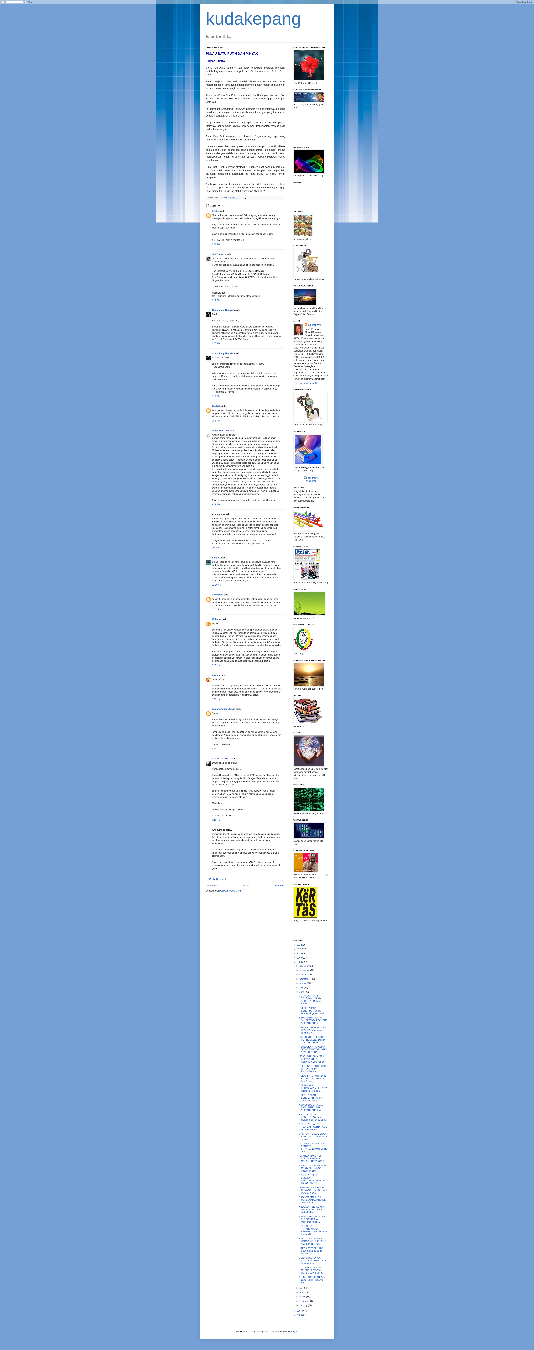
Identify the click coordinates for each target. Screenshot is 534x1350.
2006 (299, 1315)
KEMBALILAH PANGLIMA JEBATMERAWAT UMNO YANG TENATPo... (313, 1049)
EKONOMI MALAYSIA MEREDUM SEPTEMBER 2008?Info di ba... (313, 1200)
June (302, 992)
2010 (299, 953)
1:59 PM (216, 665)
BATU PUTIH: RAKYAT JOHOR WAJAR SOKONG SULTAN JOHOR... (313, 1020)
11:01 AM (216, 872)
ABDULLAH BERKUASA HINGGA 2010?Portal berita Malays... (311, 1209)
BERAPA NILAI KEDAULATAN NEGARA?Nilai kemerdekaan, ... (313, 1088)
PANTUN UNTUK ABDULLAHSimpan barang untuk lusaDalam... (313, 1117)
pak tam (216, 675)
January (303, 1305)
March (302, 1296)
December (304, 966)
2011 (299, 949)
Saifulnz (216, 558)
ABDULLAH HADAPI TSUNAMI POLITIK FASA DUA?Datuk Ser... (313, 1127)
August (303, 983)
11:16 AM (216, 585)
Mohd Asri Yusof (220, 430)
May (301, 1288)
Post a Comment (217, 879)
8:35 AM (216, 343)
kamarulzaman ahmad (223, 709)
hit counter (311, 481)
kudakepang (253, 18)
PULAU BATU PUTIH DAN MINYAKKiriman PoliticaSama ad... (312, 1069)
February (304, 1301)
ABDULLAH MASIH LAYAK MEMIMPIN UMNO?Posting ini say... (312, 1168)
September (305, 979)
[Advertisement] (307, 127)
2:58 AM (216, 244)
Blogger (294, 1331)
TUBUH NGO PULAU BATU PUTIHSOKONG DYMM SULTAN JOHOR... (313, 1040)
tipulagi (216, 406)
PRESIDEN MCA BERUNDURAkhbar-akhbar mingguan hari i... (312, 1011)
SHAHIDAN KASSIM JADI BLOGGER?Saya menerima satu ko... (312, 1219)
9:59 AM (216, 504)
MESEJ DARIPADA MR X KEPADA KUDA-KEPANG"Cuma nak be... (312, 1059)
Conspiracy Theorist (223, 310)
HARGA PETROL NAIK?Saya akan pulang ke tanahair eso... (311, 1251)
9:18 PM (216, 820)
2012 (299, 945)
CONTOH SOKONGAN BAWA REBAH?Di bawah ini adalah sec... (313, 1260)
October (303, 974)
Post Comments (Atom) (230, 891)
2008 (299, 962)
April (302, 1292)
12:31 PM (217, 609)
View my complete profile (305, 383)
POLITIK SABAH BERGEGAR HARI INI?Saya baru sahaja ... (311, 1098)
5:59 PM (216, 748)
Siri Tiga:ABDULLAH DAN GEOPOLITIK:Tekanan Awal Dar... (312, 1280)
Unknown (217, 619)
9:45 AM (216, 421)
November (304, 970)
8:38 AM (216, 396)
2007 (299, 1311)
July (301, 987)
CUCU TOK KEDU (221, 758)
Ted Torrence (219, 254)
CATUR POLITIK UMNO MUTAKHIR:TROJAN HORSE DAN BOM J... (311, 1270)
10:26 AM (216, 548)
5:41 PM (216, 699)
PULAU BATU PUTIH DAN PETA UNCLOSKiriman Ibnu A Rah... (312, 1078)
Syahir (215, 211)
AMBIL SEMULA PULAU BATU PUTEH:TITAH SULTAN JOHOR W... (311, 1107)
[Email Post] (245, 198)
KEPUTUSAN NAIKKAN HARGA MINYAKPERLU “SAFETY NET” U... (312, 1241)
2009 (299, 958)
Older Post (279, 885)
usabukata (217, 595)
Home (246, 885)
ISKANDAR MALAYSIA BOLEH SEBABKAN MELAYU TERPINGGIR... (312, 1158)
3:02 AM (216, 300)
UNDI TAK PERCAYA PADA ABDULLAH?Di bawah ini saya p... (313, 1136)
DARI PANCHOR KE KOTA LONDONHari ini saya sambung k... (312, 1030)
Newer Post (212, 885)
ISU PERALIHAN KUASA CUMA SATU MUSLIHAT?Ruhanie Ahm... (313, 1190)
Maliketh (273, 1331)
